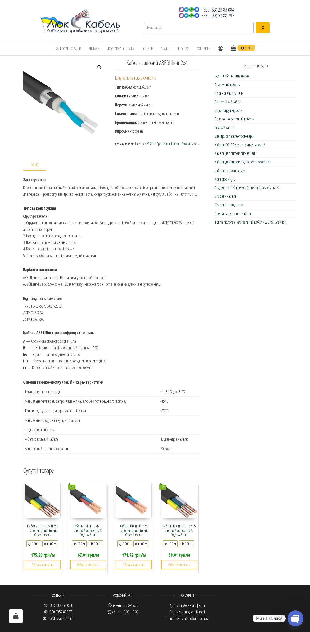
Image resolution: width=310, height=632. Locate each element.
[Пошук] (263, 27)
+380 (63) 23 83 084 (217, 9)
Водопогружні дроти (228, 110)
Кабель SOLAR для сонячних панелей (240, 144)
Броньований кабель (168, 144)
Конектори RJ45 (225, 179)
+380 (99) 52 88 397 (217, 15)
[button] (99, 67)
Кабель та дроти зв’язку (231, 170)
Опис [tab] (35, 164)
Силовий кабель (190, 144)
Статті (165, 48)
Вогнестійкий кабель (229, 102)
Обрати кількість (43, 564)
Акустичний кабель (227, 84)
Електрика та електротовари (234, 136)
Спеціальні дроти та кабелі (233, 213)
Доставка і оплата (120, 48)
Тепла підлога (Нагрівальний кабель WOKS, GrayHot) (251, 222)
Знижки (94, 48)
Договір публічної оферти (187, 605)
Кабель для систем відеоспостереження (242, 162)
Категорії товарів (68, 48)
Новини (147, 48)
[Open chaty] (295, 618)
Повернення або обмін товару (187, 618)
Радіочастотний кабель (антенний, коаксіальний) (248, 187)
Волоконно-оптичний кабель (234, 119)
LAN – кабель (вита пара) (232, 76)
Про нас (183, 48)
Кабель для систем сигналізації (235, 153)
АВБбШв (151, 144)
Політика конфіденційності (187, 612)
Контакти (203, 48)
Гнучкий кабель (225, 127)
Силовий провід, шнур (229, 204)
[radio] (33, 543)
